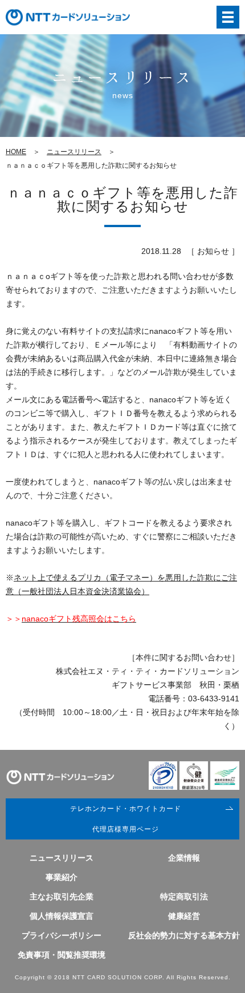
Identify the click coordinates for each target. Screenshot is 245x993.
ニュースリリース (74, 152)
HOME (16, 152)
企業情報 (184, 857)
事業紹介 (61, 877)
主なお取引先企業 (61, 896)
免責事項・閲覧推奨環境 (61, 954)
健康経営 (184, 916)
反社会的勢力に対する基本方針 (184, 935)
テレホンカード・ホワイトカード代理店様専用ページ (125, 819)
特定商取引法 (184, 896)
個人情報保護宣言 (61, 916)
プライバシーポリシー (61, 935)
